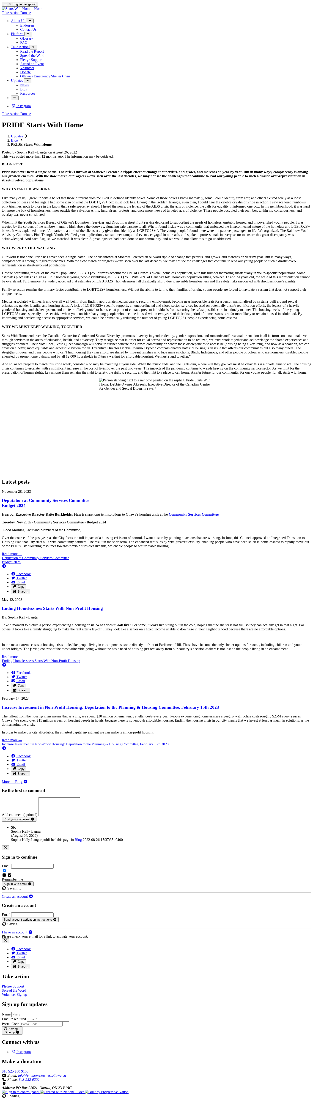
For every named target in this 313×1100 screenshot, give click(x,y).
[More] (30, 21)
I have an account (15, 932)
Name (6, 1014)
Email (6, 866)
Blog (15, 140)
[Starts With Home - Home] (22, 9)
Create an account (15, 896)
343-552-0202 (29, 1079)
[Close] (5, 848)
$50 (18, 1071)
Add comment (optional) (20, 815)
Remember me (12, 879)
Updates (17, 136)
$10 (5, 1071)
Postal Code (10, 1024)
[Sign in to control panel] (21, 1092)
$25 (11, 1071)
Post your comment (17, 819)
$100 (24, 1071)
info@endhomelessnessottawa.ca (42, 1075)
